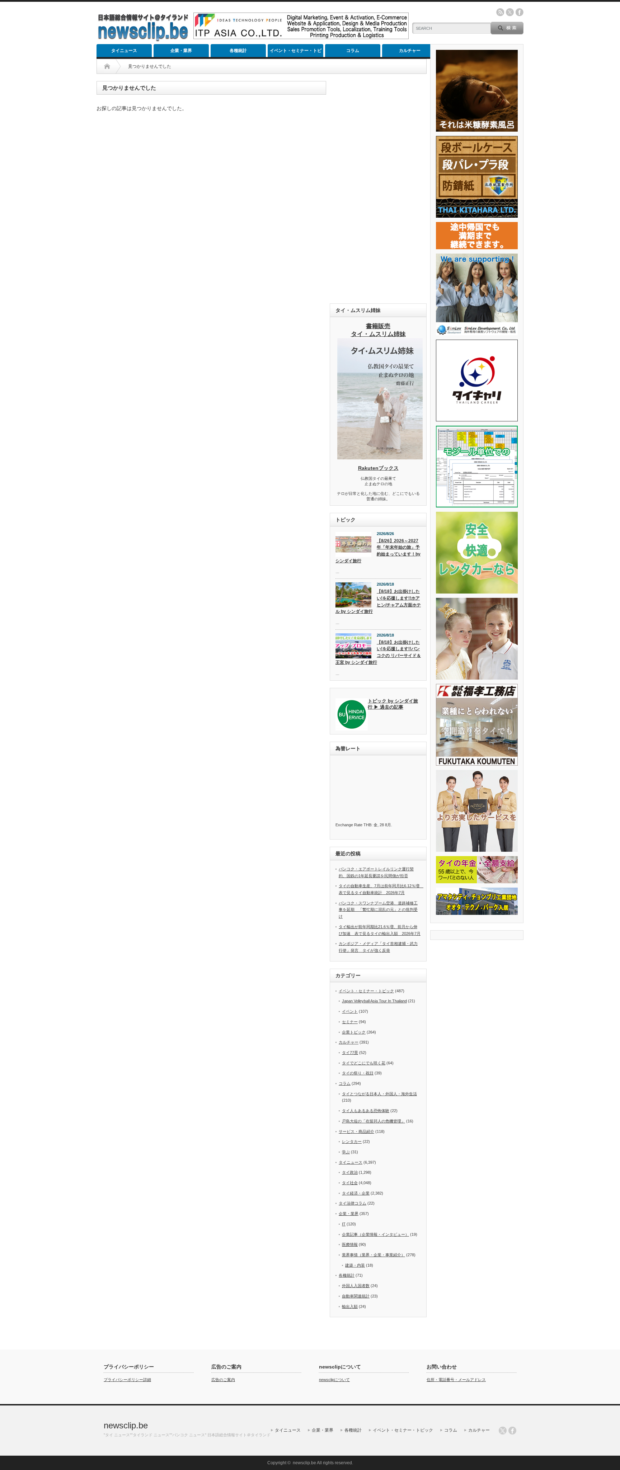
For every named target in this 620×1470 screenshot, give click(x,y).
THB (367, 825)
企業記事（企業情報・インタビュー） (375, 1234)
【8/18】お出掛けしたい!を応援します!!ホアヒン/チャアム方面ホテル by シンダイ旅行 (378, 601)
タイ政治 (350, 1172)
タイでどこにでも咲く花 (363, 1063)
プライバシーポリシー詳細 (127, 1379)
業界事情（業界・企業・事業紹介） (373, 1255)
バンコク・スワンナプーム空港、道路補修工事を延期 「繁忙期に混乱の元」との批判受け (378, 909)
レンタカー (352, 1141)
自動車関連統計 (356, 1296)
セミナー (350, 1022)
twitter (510, 12)
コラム (352, 50)
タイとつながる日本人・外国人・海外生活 (379, 1094)
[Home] (107, 66)
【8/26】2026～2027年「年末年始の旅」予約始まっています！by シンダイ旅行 (378, 550)
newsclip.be (126, 1425)
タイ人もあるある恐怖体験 (365, 1111)
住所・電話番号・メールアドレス (456, 1379)
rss (500, 12)
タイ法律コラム (352, 1203)
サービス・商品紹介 (356, 1131)
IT (344, 1224)
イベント (350, 1011)
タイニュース (124, 50)
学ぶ (346, 1152)
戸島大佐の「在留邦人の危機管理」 (373, 1121)
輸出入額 (350, 1306)
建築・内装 (355, 1265)
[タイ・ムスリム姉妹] (379, 457)
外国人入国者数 (356, 1286)
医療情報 (350, 1244)
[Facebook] (512, 1430)
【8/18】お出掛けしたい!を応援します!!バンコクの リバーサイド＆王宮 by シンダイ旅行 (378, 652)
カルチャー (410, 50)
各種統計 (238, 50)
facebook (519, 12)
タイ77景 (350, 1052)
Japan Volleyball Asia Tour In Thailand (374, 1001)
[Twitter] (503, 1430)
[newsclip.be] (143, 39)
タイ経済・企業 (356, 1193)
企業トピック (354, 1032)
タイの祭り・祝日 (358, 1073)
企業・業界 (181, 50)
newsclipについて (334, 1379)
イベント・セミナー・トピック (295, 52)
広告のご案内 (223, 1379)
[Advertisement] (378, 188)
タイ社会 (350, 1183)
